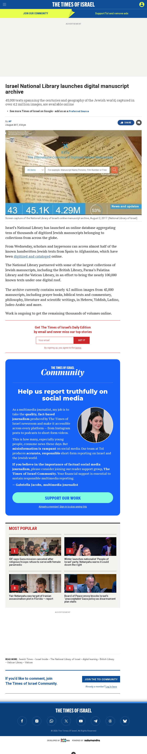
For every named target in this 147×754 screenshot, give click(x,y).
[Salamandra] (92, 740)
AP (9, 121)
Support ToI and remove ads (111, 13)
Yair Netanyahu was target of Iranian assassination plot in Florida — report (31, 597)
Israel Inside (41, 659)
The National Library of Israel (65, 659)
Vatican (29, 662)
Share (127, 122)
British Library (107, 659)
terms (78, 348)
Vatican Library (15, 662)
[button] (141, 4)
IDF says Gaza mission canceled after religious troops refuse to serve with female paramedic (35, 562)
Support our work (63, 498)
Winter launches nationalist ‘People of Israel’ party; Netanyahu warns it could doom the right (86, 562)
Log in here (111, 686)
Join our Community (35, 13)
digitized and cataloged (32, 256)
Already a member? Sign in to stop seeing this (63, 506)
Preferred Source (79, 111)
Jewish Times (26, 659)
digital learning (90, 659)
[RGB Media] (66, 740)
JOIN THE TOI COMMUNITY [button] (101, 679)
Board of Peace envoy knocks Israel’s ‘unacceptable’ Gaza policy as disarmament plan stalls (89, 598)
